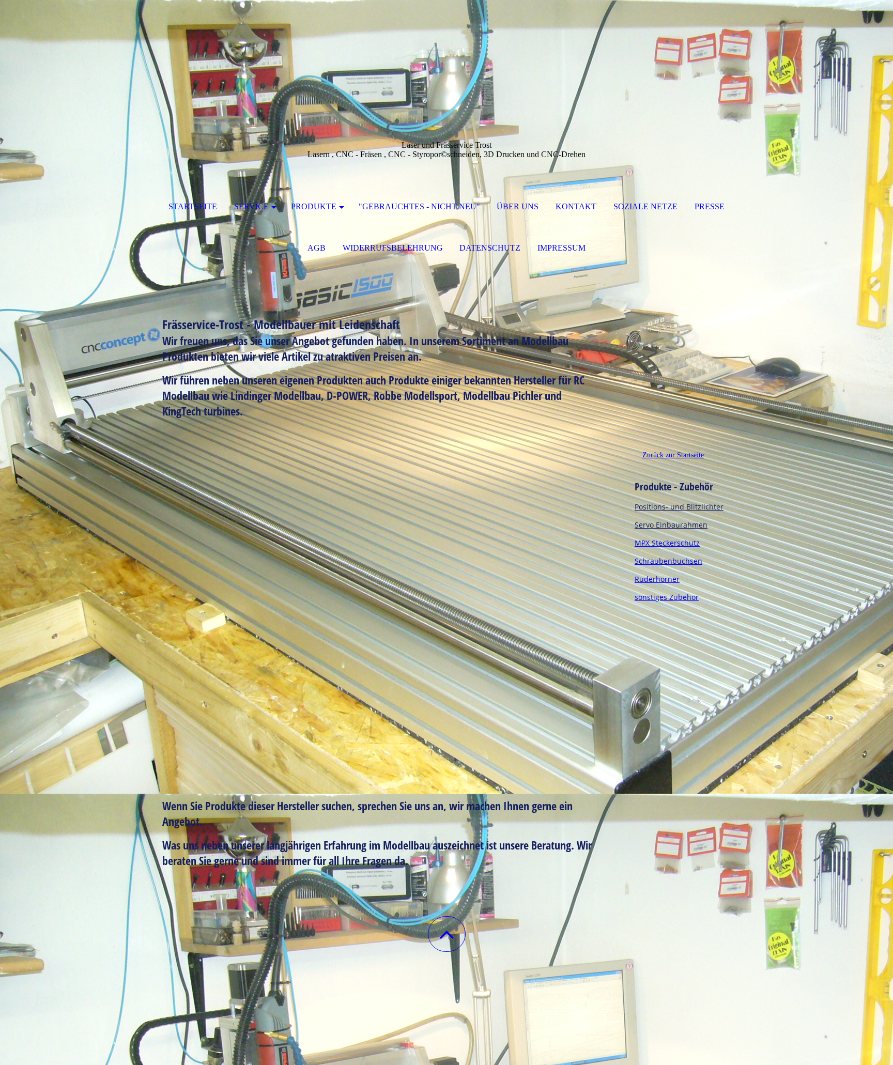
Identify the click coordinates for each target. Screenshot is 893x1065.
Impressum (561, 247)
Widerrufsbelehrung (393, 247)
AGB (316, 247)
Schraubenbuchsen (668, 561)
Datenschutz (489, 247)
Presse (710, 206)
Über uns (517, 206)
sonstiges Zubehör (667, 597)
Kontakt (576, 206)
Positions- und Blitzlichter (679, 507)
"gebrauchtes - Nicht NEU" (419, 206)
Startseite (192, 206)
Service (251, 206)
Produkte (313, 206)
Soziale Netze (645, 206)
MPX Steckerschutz (667, 543)
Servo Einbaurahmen (671, 525)
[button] (447, 934)
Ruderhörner (657, 579)
